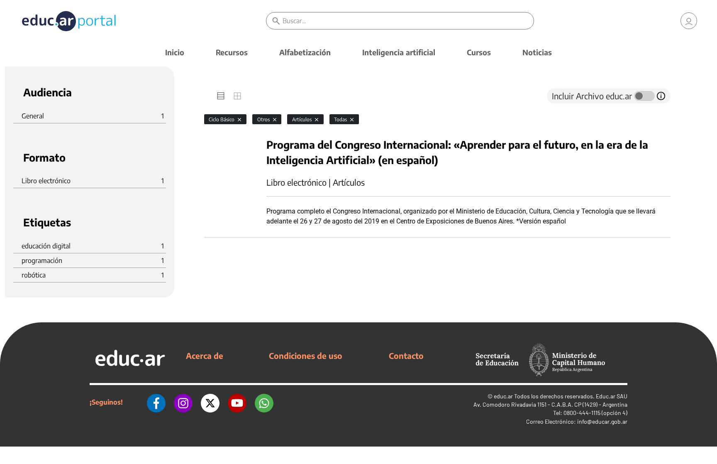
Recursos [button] (232, 52)
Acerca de (204, 356)
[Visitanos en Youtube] (237, 402)
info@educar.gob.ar (602, 421)
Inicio (174, 52)
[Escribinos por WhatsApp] (264, 402)
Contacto (406, 356)
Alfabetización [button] (305, 52)
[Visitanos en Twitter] (210, 402)
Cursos (479, 52)
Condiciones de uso (305, 356)
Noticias (537, 52)
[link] (688, 20)
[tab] (220, 96)
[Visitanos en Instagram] (183, 402)
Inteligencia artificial (398, 52)
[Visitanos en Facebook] (156, 402)
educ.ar (503, 396)
